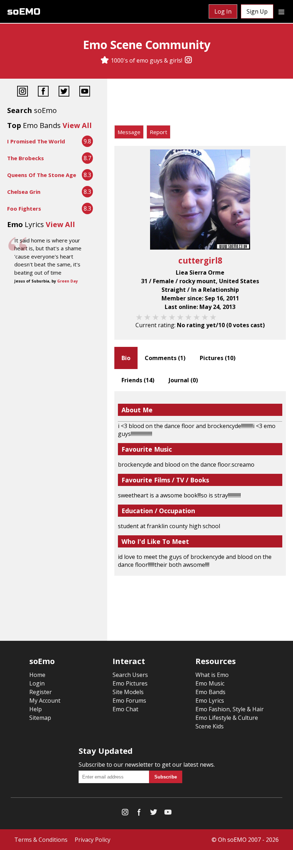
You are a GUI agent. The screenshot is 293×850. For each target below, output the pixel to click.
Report (158, 132)
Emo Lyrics (209, 700)
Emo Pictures (130, 683)
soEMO (23, 11)
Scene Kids (209, 726)
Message (129, 132)
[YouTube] (84, 92)
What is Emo (212, 675)
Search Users (130, 675)
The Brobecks (25, 158)
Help (35, 709)
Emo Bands (210, 692)
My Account (44, 700)
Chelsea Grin (23, 191)
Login (37, 683)
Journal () (183, 380)
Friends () (137, 380)
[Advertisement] (200, 104)
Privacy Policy (92, 840)
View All (77, 125)
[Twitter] (64, 92)
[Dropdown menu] (281, 11)
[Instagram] (188, 60)
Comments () (165, 358)
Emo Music (209, 683)
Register (40, 692)
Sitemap (40, 718)
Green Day (67, 281)
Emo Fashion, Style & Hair (229, 709)
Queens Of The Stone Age (41, 174)
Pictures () (217, 358)
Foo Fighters (24, 208)
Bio (125, 358)
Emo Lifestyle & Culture (226, 718)
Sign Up (257, 11)
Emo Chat (125, 709)
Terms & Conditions (41, 840)
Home (37, 675)
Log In (223, 11)
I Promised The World (36, 141)
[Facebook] (43, 92)
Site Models (128, 692)
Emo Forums (129, 700)
